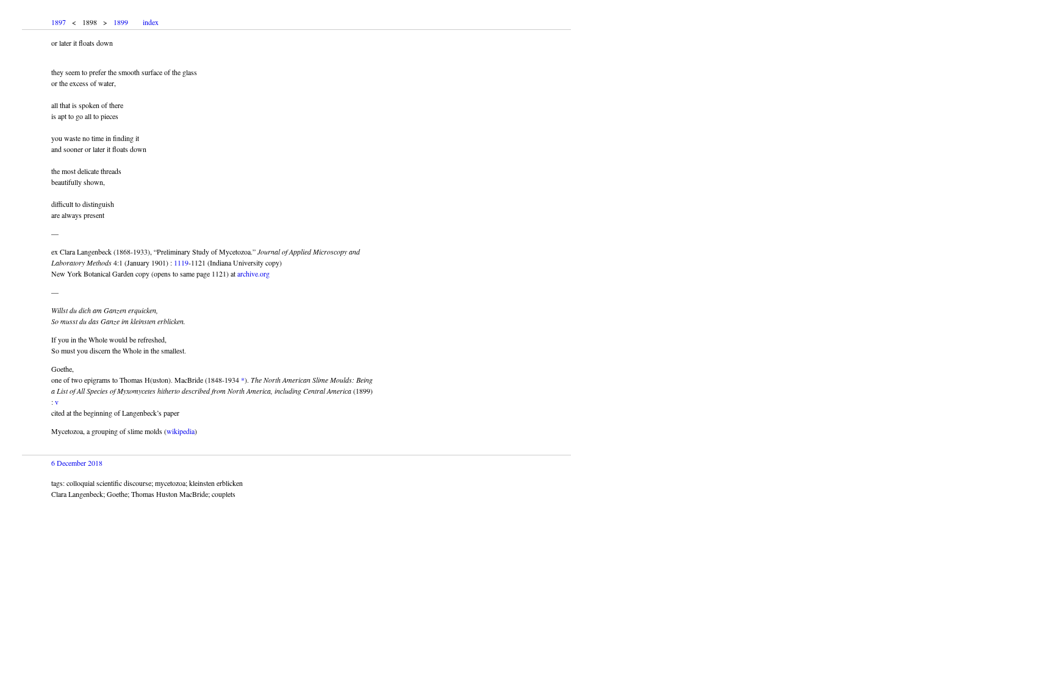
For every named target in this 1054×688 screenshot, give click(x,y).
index (151, 22)
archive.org (253, 273)
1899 (120, 22)
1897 (58, 22)
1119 (181, 262)
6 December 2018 (76, 463)
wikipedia (181, 431)
